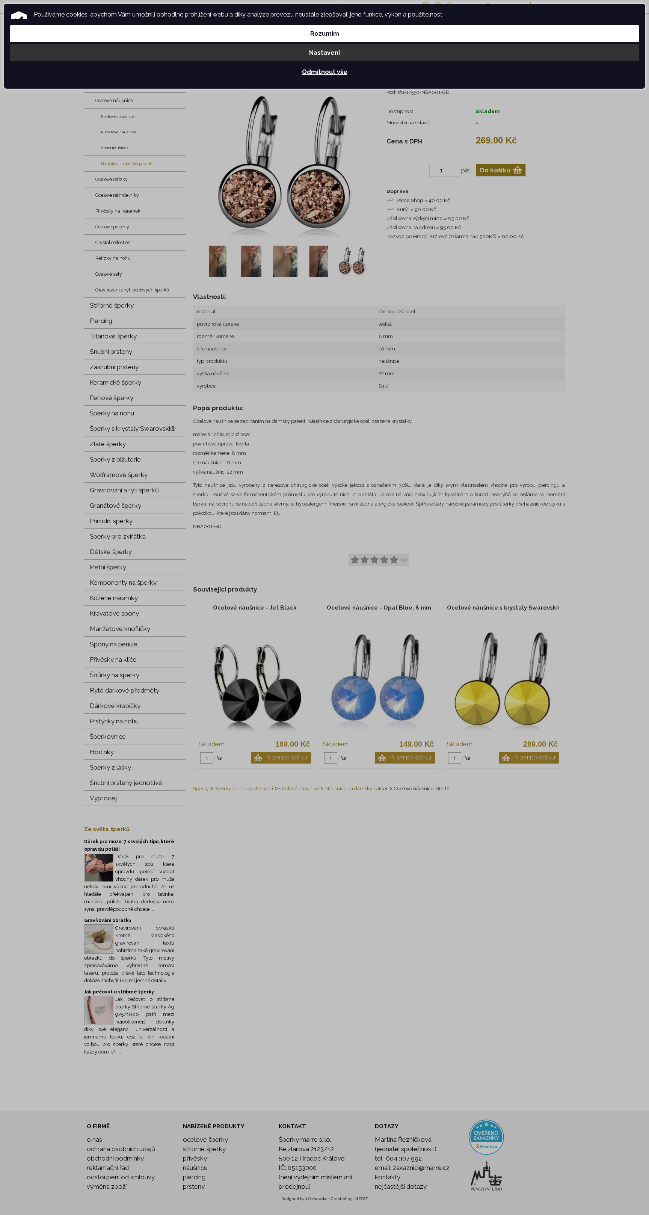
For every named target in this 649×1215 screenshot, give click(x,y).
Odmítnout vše (324, 71)
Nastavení (324, 52)
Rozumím (324, 33)
